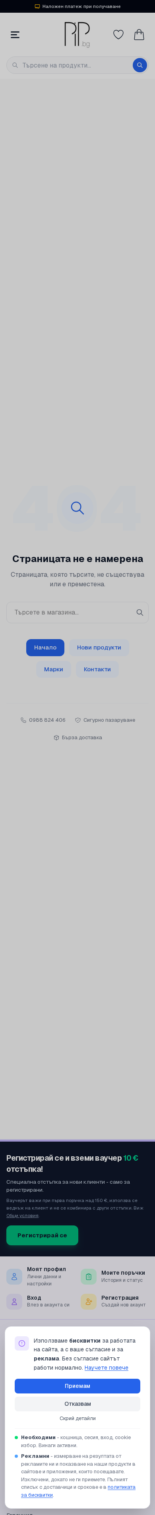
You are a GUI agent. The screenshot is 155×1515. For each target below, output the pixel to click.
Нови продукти (99, 647)
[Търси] (140, 65)
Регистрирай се (42, 1235)
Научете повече (106, 1367)
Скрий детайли (78, 1418)
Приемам (77, 1385)
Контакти (97, 669)
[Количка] (139, 34)
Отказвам (77, 1403)
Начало (45, 647)
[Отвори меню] (15, 34)
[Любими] (118, 34)
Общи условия (22, 1215)
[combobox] (77, 65)
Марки (53, 669)
